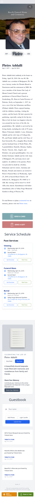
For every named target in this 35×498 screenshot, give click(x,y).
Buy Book (19, 361)
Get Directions (10, 260)
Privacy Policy (12, 490)
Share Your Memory (12, 390)
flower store (23, 203)
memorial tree (24, 200)
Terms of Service (22, 490)
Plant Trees (24, 260)
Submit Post (17, 422)
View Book (9, 361)
